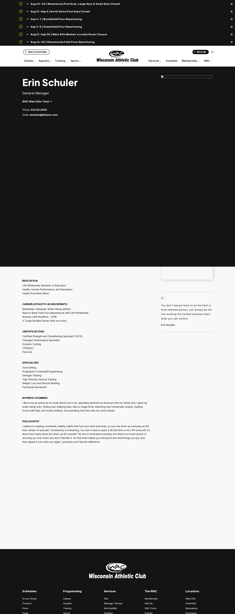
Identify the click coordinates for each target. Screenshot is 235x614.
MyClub (203, 52)
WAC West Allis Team (36, 101)
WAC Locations (37, 52)
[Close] (231, 4)
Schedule (171, 60)
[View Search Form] (212, 52)
